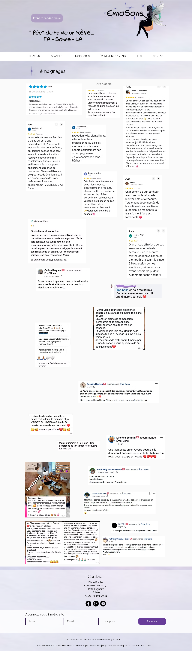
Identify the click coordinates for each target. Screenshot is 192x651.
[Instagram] (96, 603)
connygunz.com (112, 639)
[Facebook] (88, 603)
